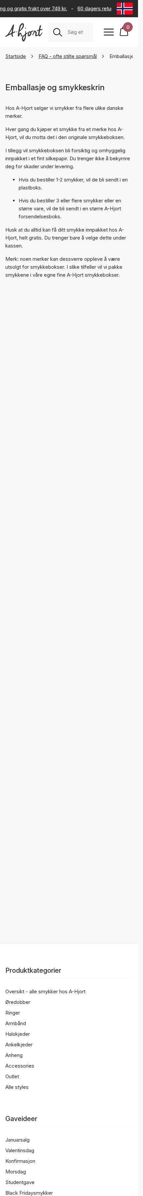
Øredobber (17, 1002)
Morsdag (15, 1171)
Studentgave (20, 1182)
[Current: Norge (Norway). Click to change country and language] (125, 9)
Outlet (12, 1076)
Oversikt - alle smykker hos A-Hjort (45, 991)
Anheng (14, 1055)
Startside (15, 56)
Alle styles (17, 1087)
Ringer (12, 1013)
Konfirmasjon (20, 1161)
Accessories (19, 1066)
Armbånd (15, 1023)
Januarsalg (17, 1140)
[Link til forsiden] (24, 32)
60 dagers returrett (98, 8)
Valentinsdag (19, 1150)
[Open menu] (109, 32)
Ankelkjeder (19, 1044)
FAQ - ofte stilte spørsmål (68, 56)
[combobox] (78, 32)
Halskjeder (17, 1034)
